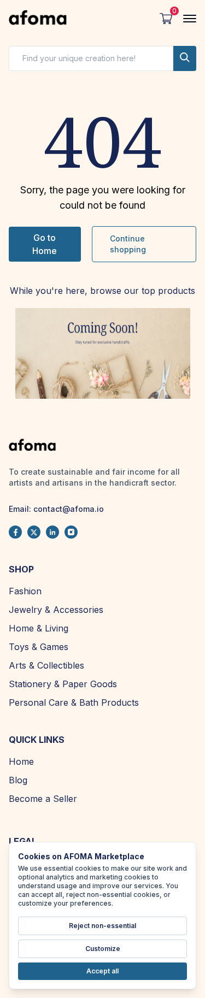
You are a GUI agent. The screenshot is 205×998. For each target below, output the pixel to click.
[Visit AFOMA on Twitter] (33, 532)
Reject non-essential (102, 926)
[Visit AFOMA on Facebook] (15, 532)
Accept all (102, 971)
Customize (102, 948)
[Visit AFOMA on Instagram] (71, 532)
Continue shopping (128, 244)
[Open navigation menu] (189, 18)
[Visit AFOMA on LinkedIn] (52, 532)
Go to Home (44, 244)
